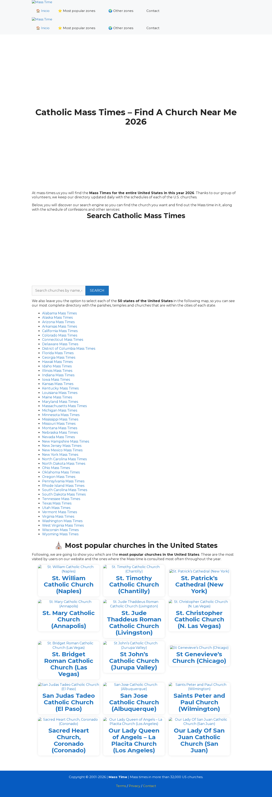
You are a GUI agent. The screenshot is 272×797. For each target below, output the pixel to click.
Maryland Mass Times (60, 402)
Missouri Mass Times (58, 424)
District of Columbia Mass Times (68, 349)
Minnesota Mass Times (60, 415)
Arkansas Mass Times (59, 326)
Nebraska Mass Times (60, 432)
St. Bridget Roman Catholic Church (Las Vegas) (68, 664)
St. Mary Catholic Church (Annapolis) (68, 619)
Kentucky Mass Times (60, 388)
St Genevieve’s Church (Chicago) (199, 657)
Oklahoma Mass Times (61, 472)
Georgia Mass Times (58, 357)
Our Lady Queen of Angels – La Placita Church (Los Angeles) (134, 740)
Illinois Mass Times (57, 371)
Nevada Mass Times (58, 437)
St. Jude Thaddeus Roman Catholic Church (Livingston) (134, 622)
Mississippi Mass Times (60, 419)
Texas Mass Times (56, 503)
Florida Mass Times (58, 353)
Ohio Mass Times (56, 468)
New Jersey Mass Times (61, 446)
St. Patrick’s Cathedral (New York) (199, 584)
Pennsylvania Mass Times (63, 481)
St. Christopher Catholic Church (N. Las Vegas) (199, 619)
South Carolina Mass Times (64, 490)
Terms (121, 786)
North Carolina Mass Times (64, 459)
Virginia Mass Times (58, 516)
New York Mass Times (60, 455)
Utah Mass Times (56, 508)
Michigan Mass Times (59, 410)
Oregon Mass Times (58, 477)
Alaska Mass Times (57, 317)
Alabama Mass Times (59, 313)
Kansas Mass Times (57, 384)
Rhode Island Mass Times (63, 486)
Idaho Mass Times (57, 366)
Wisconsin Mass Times (60, 530)
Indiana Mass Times (58, 375)
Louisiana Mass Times (59, 393)
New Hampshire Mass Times (65, 441)
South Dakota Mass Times (64, 494)
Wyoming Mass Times (60, 534)
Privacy (134, 786)
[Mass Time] (42, 2)
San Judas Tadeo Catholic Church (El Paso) (68, 702)
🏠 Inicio (43, 11)
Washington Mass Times (62, 521)
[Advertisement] (136, 74)
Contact (152, 11)
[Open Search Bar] (234, 10)
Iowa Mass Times (56, 380)
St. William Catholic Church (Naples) (69, 584)
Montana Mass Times (59, 428)
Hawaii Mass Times (57, 362)
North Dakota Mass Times (63, 464)
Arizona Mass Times (58, 322)
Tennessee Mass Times (61, 499)
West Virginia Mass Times (63, 525)
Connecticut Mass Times (62, 340)
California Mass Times (60, 331)
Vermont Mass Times (59, 512)
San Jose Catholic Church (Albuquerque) (134, 702)
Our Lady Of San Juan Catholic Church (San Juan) (199, 740)
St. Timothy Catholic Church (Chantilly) (134, 584)
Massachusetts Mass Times (64, 406)
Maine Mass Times (57, 397)
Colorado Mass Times (59, 335)
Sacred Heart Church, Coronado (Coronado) (68, 740)
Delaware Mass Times (60, 344)
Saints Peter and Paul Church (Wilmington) (199, 702)
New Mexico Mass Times (62, 450)
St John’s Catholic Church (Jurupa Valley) (134, 661)
